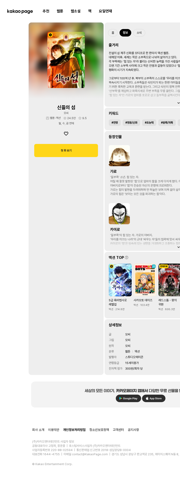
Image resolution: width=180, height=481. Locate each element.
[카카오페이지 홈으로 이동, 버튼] (20, 11)
